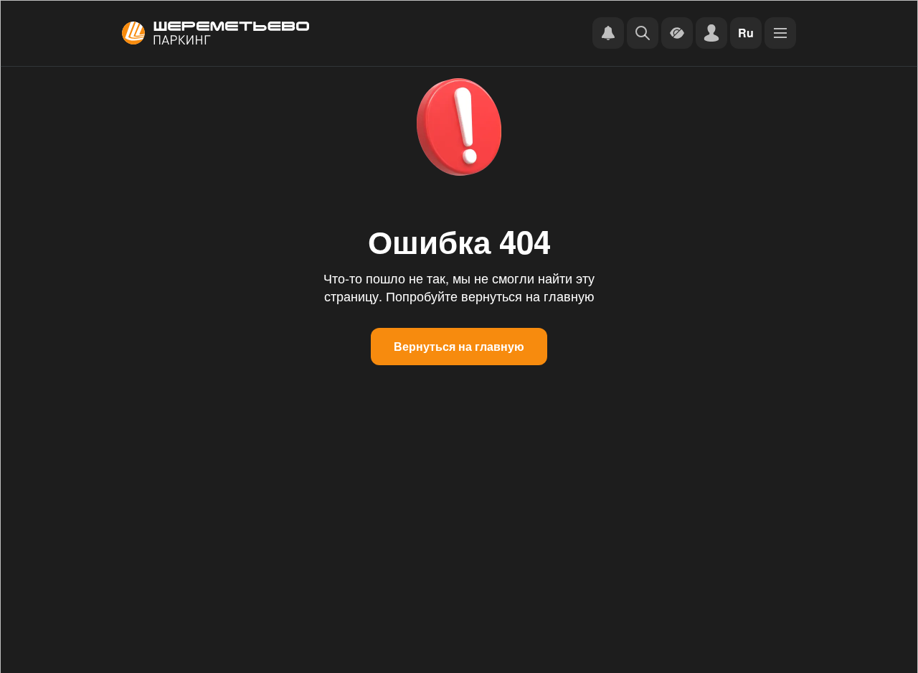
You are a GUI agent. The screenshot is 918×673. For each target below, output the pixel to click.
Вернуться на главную (459, 346)
